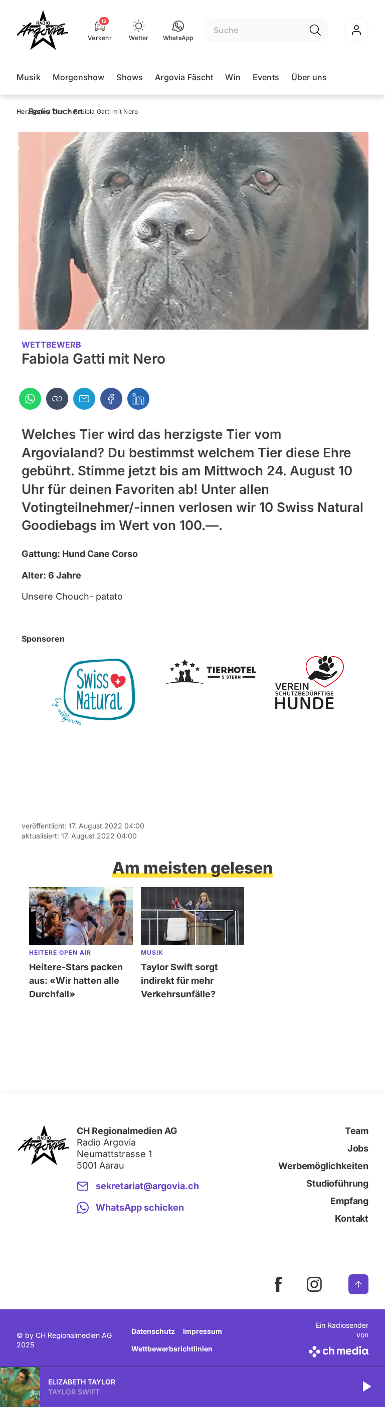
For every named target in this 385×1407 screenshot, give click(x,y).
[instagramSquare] (314, 1284)
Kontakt (351, 1218)
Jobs (357, 1148)
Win (232, 77)
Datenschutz (153, 1331)
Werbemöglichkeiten (323, 1166)
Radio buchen (55, 111)
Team (356, 1130)
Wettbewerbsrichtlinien (172, 1348)
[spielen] (366, 1387)
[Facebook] (111, 399)
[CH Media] (337, 1349)
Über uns (309, 77)
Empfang (349, 1201)
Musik (29, 77)
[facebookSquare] (278, 1284)
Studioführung (337, 1183)
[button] (178, 30)
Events (266, 77)
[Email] (84, 399)
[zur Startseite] (42, 30)
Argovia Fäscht (184, 77)
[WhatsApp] (30, 399)
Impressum (202, 1331)
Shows (129, 77)
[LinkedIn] (138, 399)
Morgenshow (79, 77)
